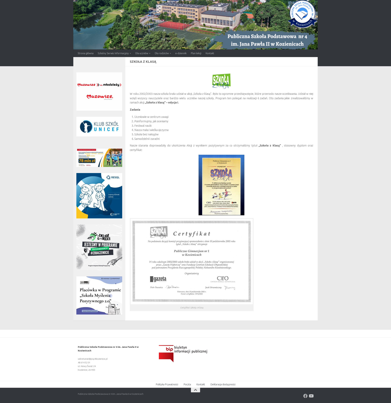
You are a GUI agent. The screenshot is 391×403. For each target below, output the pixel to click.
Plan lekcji (196, 53)
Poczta (187, 384)
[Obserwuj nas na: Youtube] (311, 396)
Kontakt (210, 53)
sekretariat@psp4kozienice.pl (93, 359)
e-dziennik (180, 53)
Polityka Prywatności (167, 384)
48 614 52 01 (84, 362)
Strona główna (85, 53)
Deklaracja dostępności (222, 384)
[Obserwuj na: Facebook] (305, 396)
